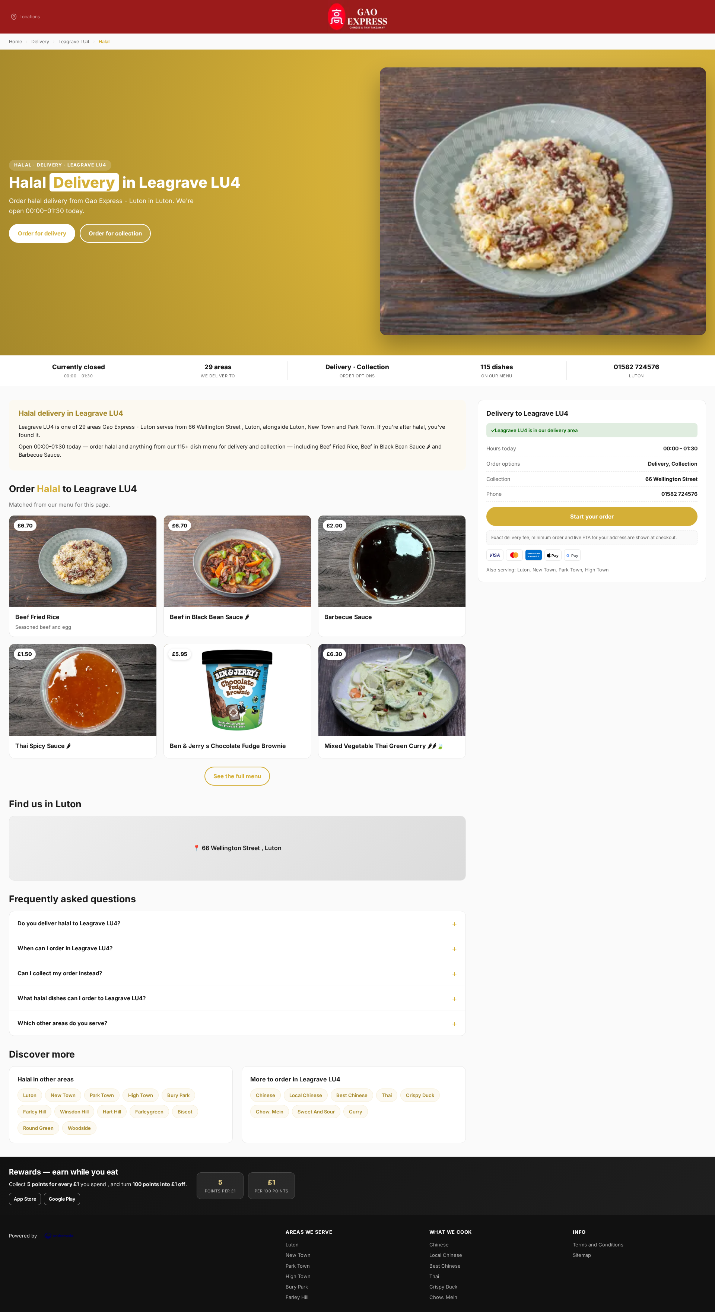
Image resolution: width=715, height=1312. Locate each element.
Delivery (40, 41)
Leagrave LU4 (73, 41)
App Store (25, 1199)
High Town (140, 1095)
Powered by (23, 1236)
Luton (29, 1095)
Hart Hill (112, 1112)
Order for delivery (42, 233)
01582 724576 (636, 367)
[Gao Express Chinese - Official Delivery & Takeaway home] (357, 17)
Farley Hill (34, 1112)
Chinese (265, 1095)
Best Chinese (352, 1095)
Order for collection (115, 233)
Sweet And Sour (316, 1112)
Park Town (102, 1095)
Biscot (185, 1112)
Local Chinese (305, 1095)
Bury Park (178, 1095)
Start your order (592, 516)
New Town (63, 1095)
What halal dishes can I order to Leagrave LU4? (82, 998)
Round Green (38, 1128)
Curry (355, 1112)
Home (15, 41)
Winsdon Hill (74, 1112)
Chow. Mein (269, 1112)
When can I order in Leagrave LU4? (65, 948)
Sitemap (582, 1255)
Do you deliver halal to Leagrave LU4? (69, 923)
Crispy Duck (420, 1095)
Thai (387, 1095)
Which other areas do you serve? (62, 1023)
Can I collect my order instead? (60, 973)
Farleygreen (149, 1112)
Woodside (79, 1128)
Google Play (62, 1199)
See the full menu (237, 776)
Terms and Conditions (598, 1245)
